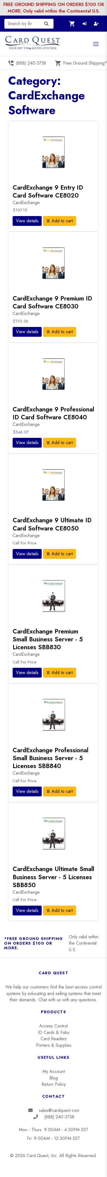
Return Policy (53, 1084)
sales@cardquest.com (59, 1110)
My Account (54, 1071)
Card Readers (54, 1039)
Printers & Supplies (53, 1045)
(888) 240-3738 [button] (27, 63)
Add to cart (59, 221)
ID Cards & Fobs (53, 1032)
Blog (53, 1078)
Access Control (53, 1026)
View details (27, 221)
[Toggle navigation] (96, 44)
